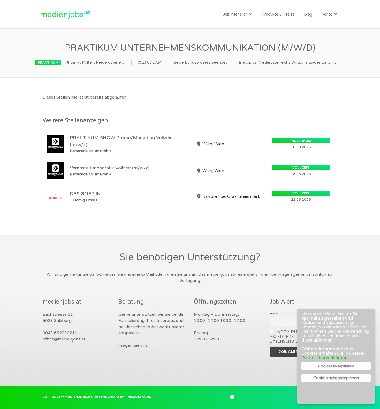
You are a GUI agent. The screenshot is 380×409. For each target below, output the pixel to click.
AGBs (146, 397)
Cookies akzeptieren (336, 366)
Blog (308, 14)
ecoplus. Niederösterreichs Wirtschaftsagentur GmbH (291, 62)
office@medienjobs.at (64, 339)
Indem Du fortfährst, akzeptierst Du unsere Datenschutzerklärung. (297, 337)
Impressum (130, 397)
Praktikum (48, 62)
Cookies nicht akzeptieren (336, 378)
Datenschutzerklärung (324, 357)
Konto (327, 14)
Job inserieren (235, 14)
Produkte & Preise (278, 14)
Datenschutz (106, 397)
